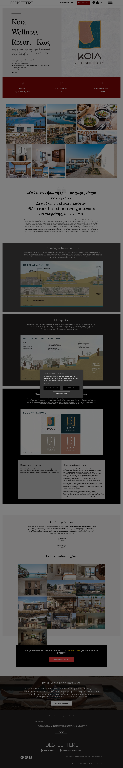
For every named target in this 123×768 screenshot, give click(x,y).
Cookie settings (61, 393)
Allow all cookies (51, 388)
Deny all (71, 388)
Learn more (46, 383)
